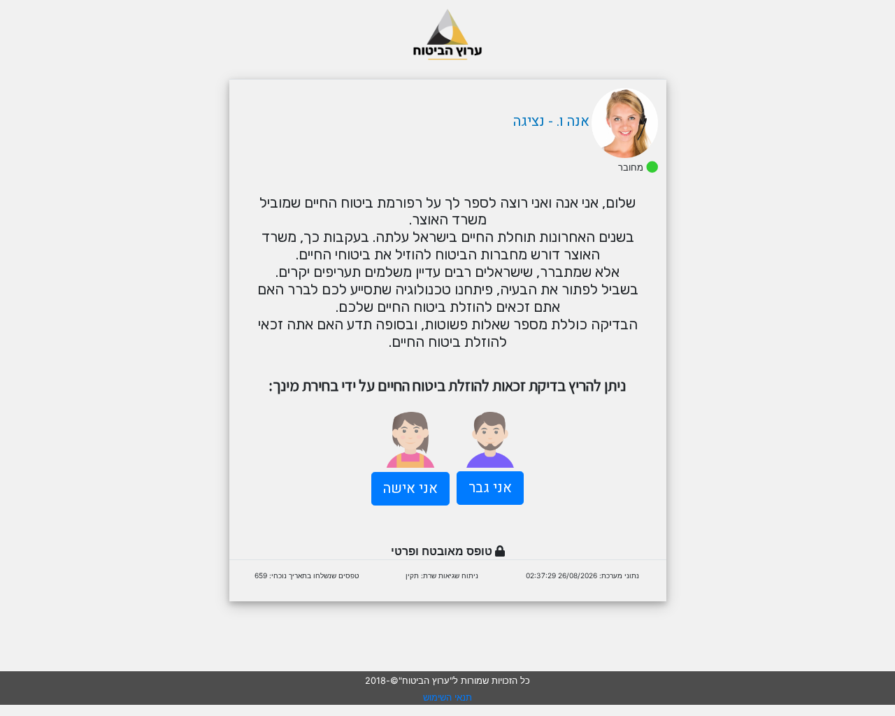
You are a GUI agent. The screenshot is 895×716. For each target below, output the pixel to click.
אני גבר (490, 488)
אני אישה (410, 488)
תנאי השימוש (447, 697)
